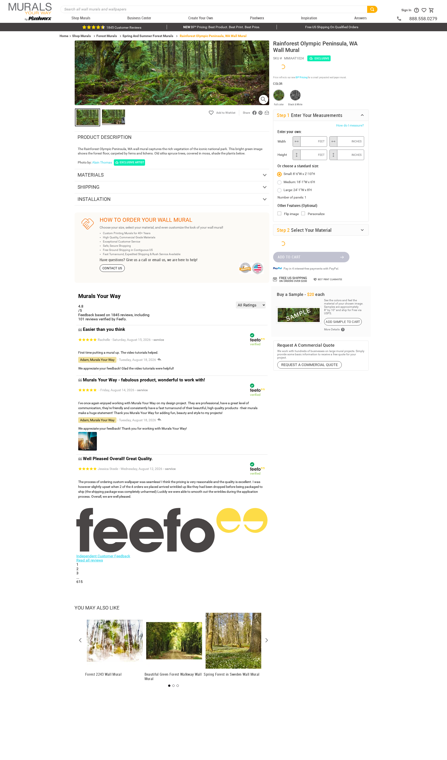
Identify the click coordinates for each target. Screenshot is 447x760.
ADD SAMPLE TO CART (343, 322)
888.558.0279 (423, 18)
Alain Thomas (102, 162)
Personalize (316, 214)
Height (282, 155)
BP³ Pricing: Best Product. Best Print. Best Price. (221, 27)
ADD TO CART (289, 257)
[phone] (402, 18)
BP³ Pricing (301, 77)
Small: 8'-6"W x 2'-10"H (299, 174)
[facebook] (254, 113)
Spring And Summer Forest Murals (147, 36)
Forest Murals (106, 36)
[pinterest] (260, 113)
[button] (80, 640)
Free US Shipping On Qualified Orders (331, 27)
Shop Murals (81, 36)
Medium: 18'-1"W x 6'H (299, 182)
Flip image (291, 214)
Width (282, 141)
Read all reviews (89, 560)
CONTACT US (112, 268)
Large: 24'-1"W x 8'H (298, 190)
